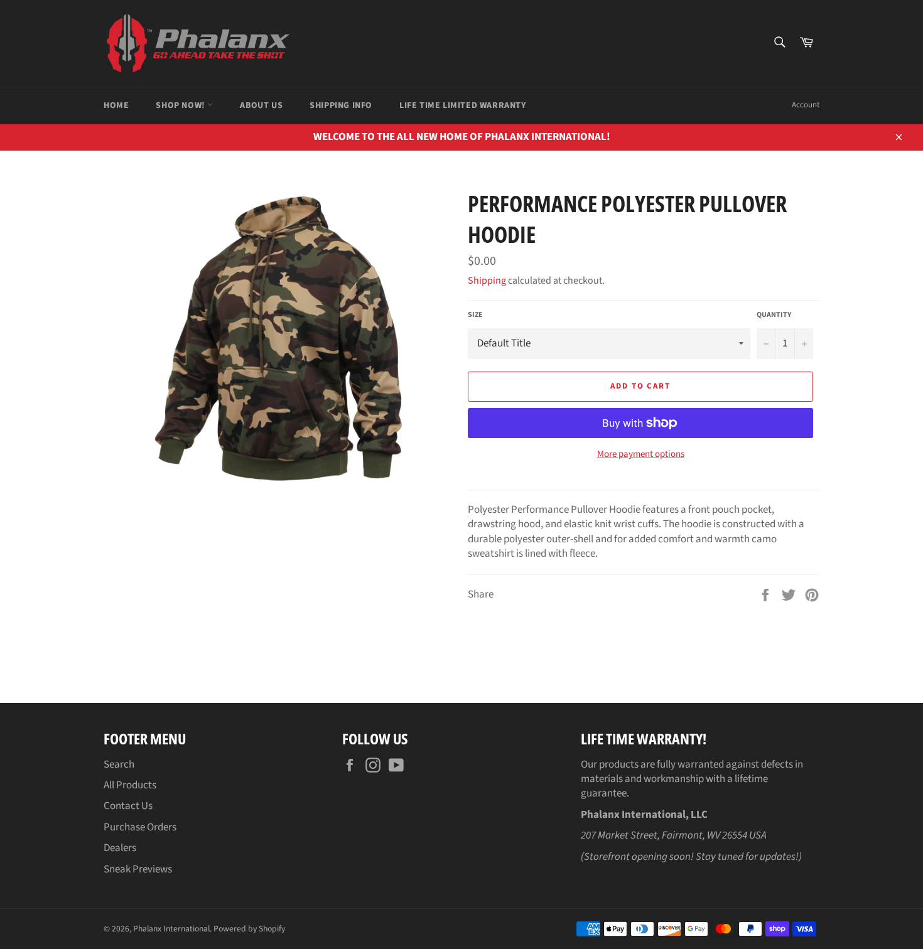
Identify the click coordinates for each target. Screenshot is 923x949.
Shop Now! (181, 105)
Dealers (120, 847)
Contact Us (128, 805)
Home (116, 105)
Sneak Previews (138, 869)
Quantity (774, 315)
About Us (261, 105)
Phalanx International (171, 929)
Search (119, 764)
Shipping (487, 280)
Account (805, 104)
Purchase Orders (140, 827)
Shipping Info (341, 105)
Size (475, 315)
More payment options (640, 454)
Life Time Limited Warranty (462, 105)
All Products (130, 785)
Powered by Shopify (249, 929)
